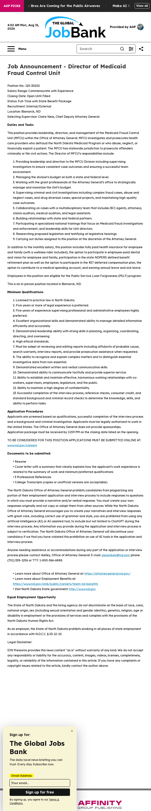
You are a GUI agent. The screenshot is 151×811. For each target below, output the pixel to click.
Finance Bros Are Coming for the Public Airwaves (58, 6)
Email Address (21, 775)
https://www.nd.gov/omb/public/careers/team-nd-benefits (55, 584)
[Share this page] (141, 49)
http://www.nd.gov (82, 589)
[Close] (72, 731)
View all (142, 6)
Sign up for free (40, 792)
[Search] (122, 49)
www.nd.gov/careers (22, 445)
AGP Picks (12, 6)
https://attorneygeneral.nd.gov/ (108, 573)
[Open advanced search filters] (131, 49)
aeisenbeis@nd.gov (115, 555)
